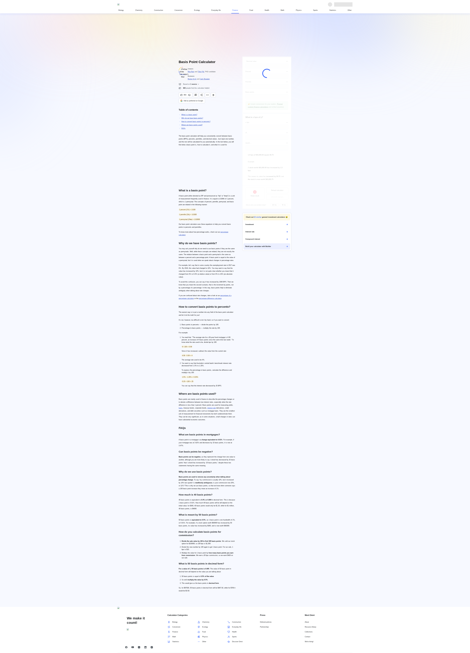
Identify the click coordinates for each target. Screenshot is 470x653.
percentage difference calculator (210, 298)
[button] (266, 217)
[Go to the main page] (129, 4)
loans (180, 408)
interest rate (211, 408)
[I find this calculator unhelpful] (189, 95)
